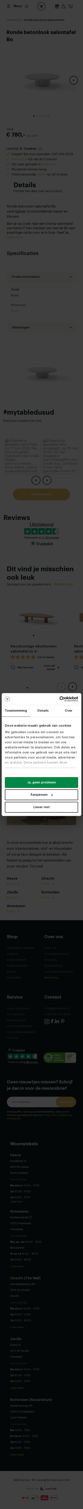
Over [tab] (68, 710)
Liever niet (41, 807)
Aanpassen (39, 794)
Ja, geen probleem (41, 782)
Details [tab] (43, 710)
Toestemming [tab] (16, 710)
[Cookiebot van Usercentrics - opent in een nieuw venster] (59, 699)
